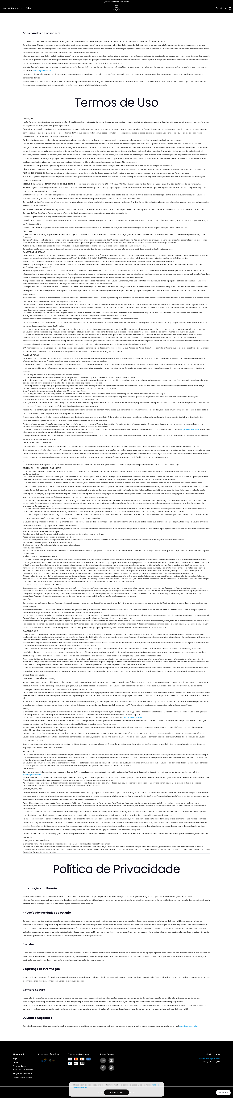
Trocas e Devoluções (22, 1077)
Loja (4, 8)
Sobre (28, 8)
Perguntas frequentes (23, 1073)
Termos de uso (19, 1066)
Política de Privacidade (23, 1070)
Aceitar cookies (117, 1092)
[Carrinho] (229, 8)
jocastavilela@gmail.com (209, 1059)
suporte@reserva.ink (42, 70)
